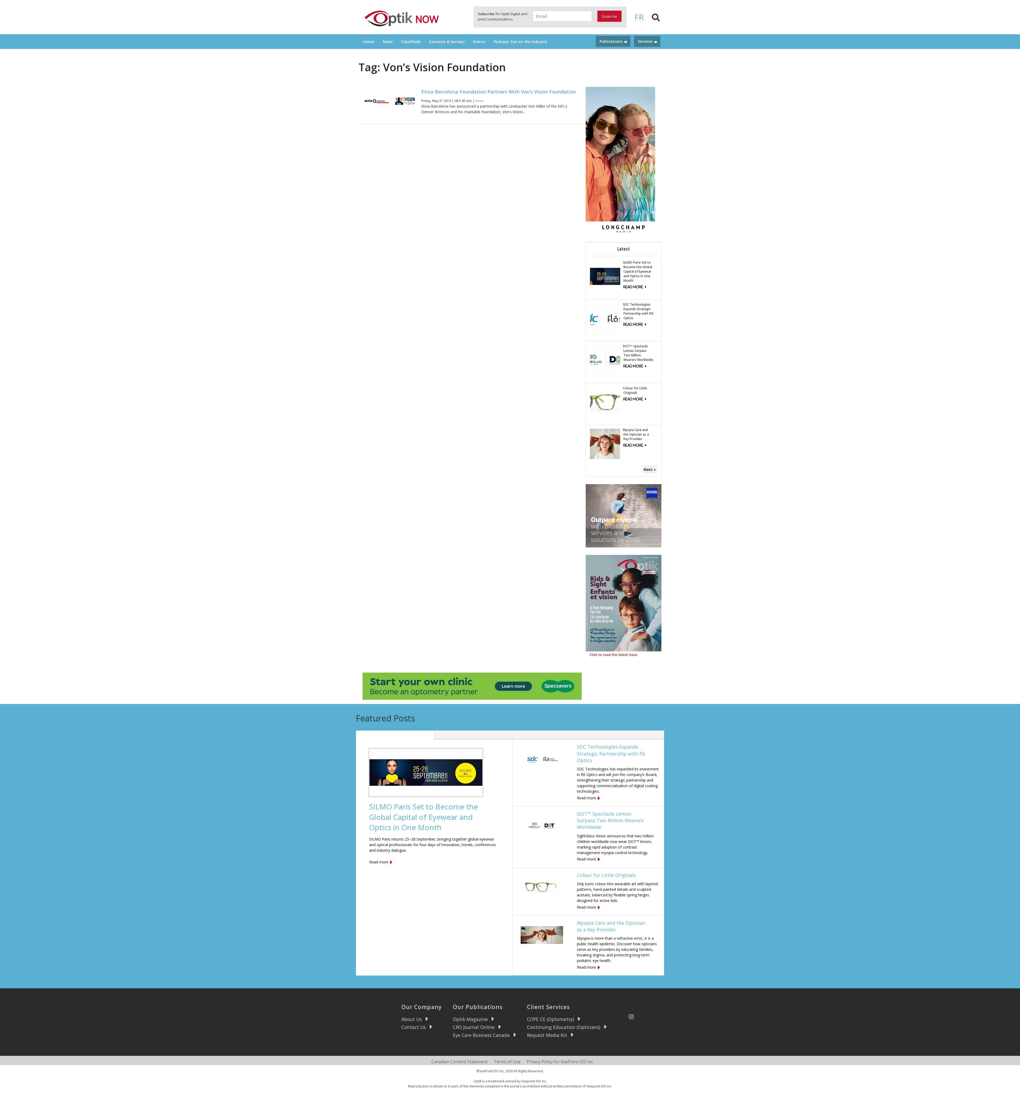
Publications (611, 41)
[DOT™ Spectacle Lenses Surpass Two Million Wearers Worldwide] (605, 359)
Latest (623, 249)
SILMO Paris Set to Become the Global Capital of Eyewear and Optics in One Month (637, 271)
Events (479, 41)
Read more (378, 861)
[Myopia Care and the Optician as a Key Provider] (605, 443)
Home (368, 41)
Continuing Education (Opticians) (563, 1027)
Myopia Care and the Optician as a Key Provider (636, 434)
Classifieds (410, 41)
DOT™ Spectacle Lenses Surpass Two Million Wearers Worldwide (638, 353)
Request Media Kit (547, 1035)
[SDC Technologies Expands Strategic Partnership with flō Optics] (605, 317)
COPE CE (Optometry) (550, 1019)
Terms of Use (507, 1062)
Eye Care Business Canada (481, 1035)
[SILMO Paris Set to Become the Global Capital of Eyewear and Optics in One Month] (605, 275)
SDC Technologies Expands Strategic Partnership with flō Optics (638, 311)
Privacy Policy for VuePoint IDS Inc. (560, 1062)
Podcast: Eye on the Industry (520, 41)
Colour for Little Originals (635, 390)
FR (639, 17)
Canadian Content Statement (459, 1062)
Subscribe (609, 16)
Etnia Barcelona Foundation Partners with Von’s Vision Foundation (498, 91)
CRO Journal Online (474, 1027)
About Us (411, 1019)
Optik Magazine (470, 1019)
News (388, 41)
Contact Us (413, 1027)
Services (645, 41)
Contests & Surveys (447, 41)
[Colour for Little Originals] (605, 401)
